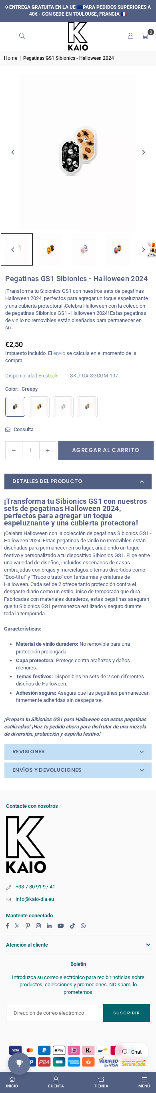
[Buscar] (22, 36)
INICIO (12, 1086)
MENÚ (144, 1086)
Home (10, 58)
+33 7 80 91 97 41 (35, 887)
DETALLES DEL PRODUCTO (47, 481)
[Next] (143, 152)
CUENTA (56, 1086)
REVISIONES (28, 751)
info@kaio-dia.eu (35, 899)
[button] (145, 36)
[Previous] (13, 152)
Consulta (23, 429)
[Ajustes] (130, 36)
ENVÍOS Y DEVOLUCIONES (47, 770)
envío (59, 353)
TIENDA (101, 1086)
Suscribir (126, 1013)
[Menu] (7, 36)
